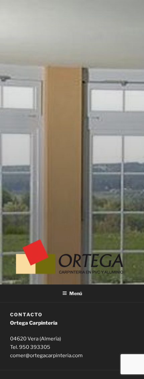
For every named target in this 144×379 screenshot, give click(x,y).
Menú (75, 293)
